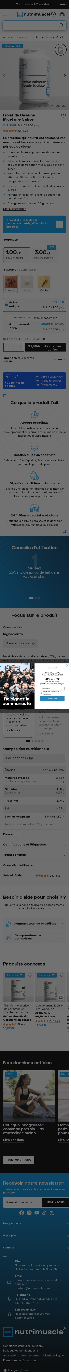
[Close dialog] (67, 665)
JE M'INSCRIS (52, 698)
